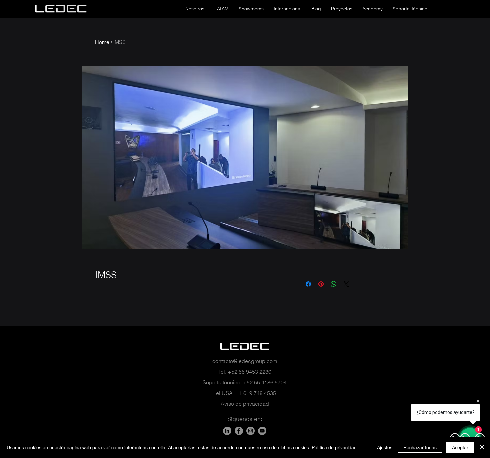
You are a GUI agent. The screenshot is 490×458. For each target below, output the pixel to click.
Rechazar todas (420, 447)
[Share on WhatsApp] (334, 284)
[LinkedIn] (227, 431)
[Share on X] (346, 284)
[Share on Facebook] (308, 284)
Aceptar (460, 447)
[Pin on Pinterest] (321, 284)
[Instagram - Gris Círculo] (250, 431)
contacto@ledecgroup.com (244, 361)
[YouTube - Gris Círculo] (262, 431)
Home (102, 42)
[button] (194, 8)
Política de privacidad (334, 447)
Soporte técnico (221, 382)
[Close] (482, 447)
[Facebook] (239, 431)
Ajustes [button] (384, 447)
